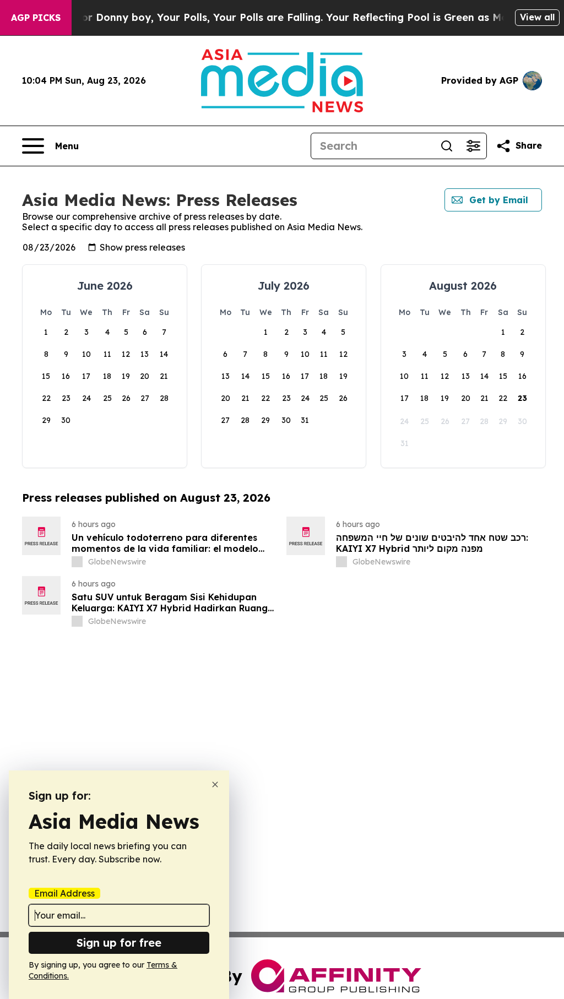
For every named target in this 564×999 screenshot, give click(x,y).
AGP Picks (36, 17)
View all (537, 17)
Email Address (64, 893)
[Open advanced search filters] (473, 146)
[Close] (215, 784)
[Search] (446, 146)
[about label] (77, 561)
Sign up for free (119, 942)
